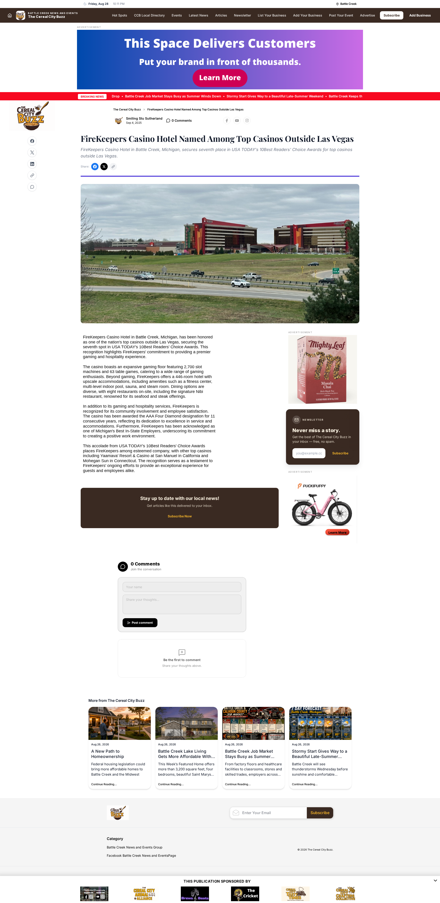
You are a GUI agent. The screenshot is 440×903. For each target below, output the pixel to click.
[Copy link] (32, 175)
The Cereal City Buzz (127, 109)
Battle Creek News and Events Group (134, 847)
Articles (221, 15)
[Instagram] (247, 120)
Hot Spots (119, 15)
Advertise (367, 15)
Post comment (142, 622)
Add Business (420, 15)
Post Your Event (341, 15)
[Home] (10, 15)
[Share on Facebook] (32, 140)
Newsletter (242, 15)
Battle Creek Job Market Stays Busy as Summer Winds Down (144, 96)
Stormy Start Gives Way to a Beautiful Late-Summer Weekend (246, 96)
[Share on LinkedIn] (32, 163)
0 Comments (182, 120)
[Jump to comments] (32, 186)
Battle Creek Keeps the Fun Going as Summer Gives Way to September (355, 96)
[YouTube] (237, 120)
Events (177, 15)
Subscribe (392, 15)
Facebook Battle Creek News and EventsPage (141, 855)
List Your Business (272, 15)
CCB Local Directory (149, 15)
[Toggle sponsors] (435, 881)
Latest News (198, 15)
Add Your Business (307, 15)
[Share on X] (32, 152)
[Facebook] (227, 120)
